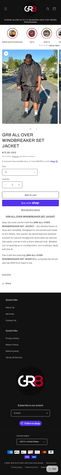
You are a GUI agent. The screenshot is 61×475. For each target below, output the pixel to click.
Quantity (6, 179)
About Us (10, 307)
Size (4, 167)
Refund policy (12, 351)
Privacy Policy (12, 338)
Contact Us (11, 320)
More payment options (30, 210)
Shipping (15, 156)
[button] (6, 9)
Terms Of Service (14, 357)
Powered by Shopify (35, 463)
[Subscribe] (47, 413)
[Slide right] (37, 129)
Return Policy (12, 345)
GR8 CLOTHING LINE (19, 463)
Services (10, 314)
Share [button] (8, 283)
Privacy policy (16, 467)
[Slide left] (24, 129)
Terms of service (31, 467)
